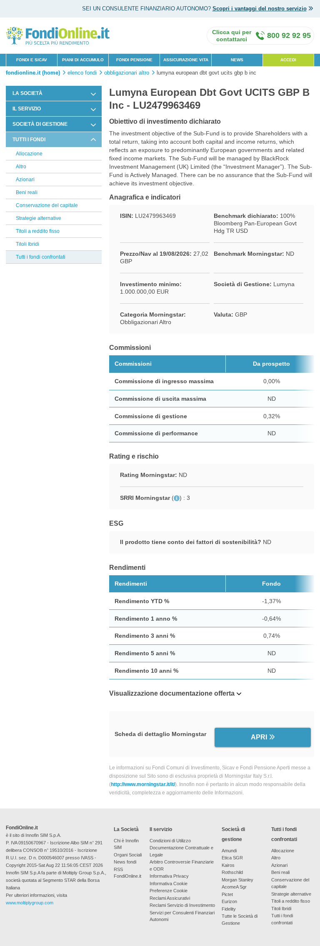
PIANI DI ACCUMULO (83, 59)
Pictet (227, 894)
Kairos (228, 865)
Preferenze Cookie (169, 890)
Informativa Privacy (169, 876)
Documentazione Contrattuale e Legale (181, 851)
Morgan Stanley (237, 879)
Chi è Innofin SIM (126, 844)
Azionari (25, 179)
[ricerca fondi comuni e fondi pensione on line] (58, 35)
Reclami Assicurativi (170, 898)
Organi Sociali (128, 854)
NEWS (237, 59)
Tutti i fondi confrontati (40, 257)
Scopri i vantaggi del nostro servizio (259, 8)
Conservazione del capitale (47, 205)
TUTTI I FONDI (28, 139)
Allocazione (29, 154)
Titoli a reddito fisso (38, 231)
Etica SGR (232, 857)
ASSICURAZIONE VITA (185, 59)
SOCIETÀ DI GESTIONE (40, 124)
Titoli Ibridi (27, 244)
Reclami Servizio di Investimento (182, 905)
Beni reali (27, 192)
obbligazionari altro (126, 73)
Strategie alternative (38, 218)
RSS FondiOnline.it (127, 873)
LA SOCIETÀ (27, 93)
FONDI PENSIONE (134, 59)
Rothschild (232, 872)
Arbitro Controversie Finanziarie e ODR (182, 865)
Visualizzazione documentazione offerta (172, 693)
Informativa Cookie (169, 883)
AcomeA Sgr (234, 886)
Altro (21, 167)
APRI (259, 737)
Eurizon (229, 901)
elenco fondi (82, 73)
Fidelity (229, 908)
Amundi (229, 850)
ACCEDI (288, 59)
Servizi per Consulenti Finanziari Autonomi (182, 916)
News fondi (125, 861)
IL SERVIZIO (26, 109)
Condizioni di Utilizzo (170, 840)
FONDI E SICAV (31, 59)
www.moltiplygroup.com (29, 902)
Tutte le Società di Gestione (240, 920)
